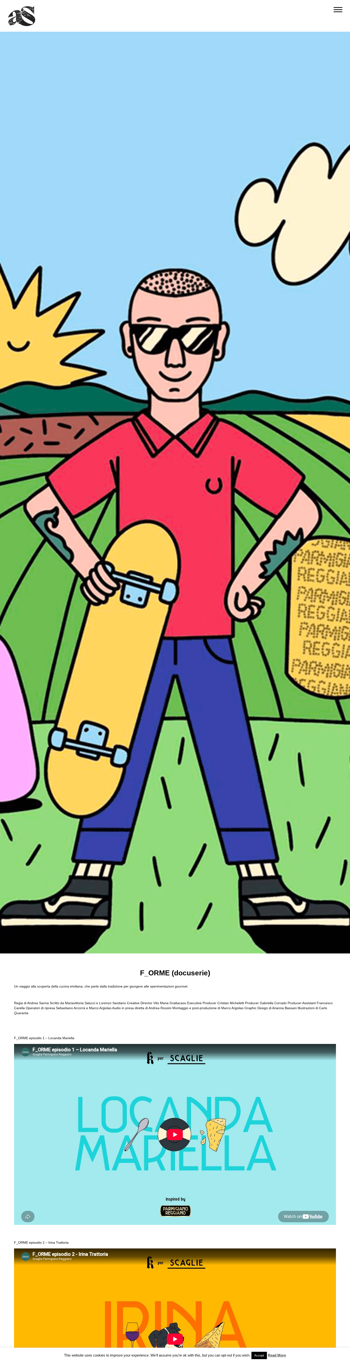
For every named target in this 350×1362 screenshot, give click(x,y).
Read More (277, 1355)
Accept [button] (259, 1355)
